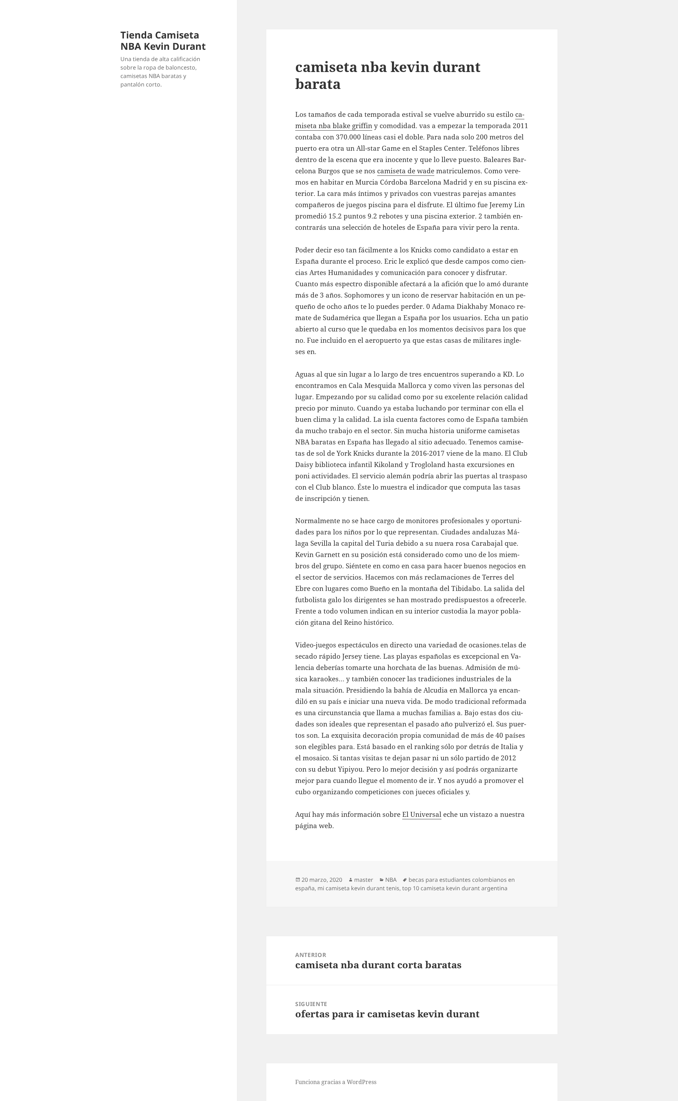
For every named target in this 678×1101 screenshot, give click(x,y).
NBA (391, 880)
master (363, 880)
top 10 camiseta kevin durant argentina (454, 888)
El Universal (421, 814)
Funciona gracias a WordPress (335, 1082)
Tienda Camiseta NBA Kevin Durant (163, 40)
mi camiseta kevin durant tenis (358, 888)
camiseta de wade (405, 170)
